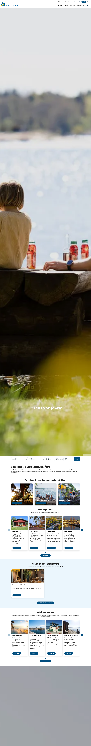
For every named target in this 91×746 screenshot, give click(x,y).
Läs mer (16, 653)
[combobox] (19, 459)
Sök (77, 459)
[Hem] (9, 4)
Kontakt (70, 1)
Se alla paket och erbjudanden (45, 602)
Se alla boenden (45, 555)
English (79, 1)
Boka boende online (62, 1)
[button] (45, 552)
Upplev (66, 5)
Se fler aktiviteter (45, 661)
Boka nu (16, 547)
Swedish (84, 1)
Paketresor (72, 5)
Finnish (88, 1)
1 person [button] (66, 459)
